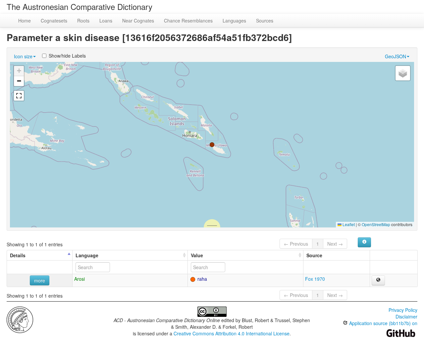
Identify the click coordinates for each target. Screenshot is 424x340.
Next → (335, 243)
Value (197, 255)
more (39, 280)
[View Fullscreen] (19, 96)
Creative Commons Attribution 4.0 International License (232, 333)
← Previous (296, 243)
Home (24, 20)
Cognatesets (54, 20)
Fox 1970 (315, 278)
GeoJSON (395, 56)
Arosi (79, 278)
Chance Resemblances (188, 20)
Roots (83, 20)
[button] (212, 144)
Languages (234, 20)
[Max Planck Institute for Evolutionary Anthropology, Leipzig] (20, 319)
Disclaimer (406, 316)
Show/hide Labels (67, 55)
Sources (264, 20)
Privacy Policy (403, 310)
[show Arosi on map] (378, 280)
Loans (105, 20)
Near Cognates (138, 20)
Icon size (23, 56)
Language (87, 255)
